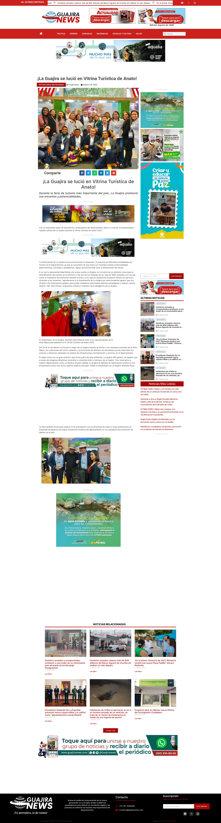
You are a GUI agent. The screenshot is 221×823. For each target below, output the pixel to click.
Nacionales (102, 34)
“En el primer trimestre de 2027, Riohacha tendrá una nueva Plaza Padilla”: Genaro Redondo (123, 3)
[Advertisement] (110, 68)
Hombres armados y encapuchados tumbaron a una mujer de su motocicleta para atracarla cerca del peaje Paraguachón (65, 664)
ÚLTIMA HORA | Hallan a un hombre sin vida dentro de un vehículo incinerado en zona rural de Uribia (161, 392)
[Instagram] (195, 3)
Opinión (73, 34)
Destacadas (58, 85)
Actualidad (45, 85)
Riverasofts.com (170, 821)
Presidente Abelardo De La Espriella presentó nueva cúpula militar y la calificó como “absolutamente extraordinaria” (65, 712)
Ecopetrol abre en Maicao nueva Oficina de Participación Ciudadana (154, 711)
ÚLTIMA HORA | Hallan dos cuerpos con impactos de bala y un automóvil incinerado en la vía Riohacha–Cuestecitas (162, 412)
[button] (82, 173)
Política (61, 34)
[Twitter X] (188, 3)
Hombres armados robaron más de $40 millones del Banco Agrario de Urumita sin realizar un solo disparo (110, 663)
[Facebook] (182, 3)
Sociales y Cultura (122, 34)
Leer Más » (48, 674)
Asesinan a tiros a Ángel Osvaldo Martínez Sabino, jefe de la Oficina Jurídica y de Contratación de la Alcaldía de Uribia (159, 402)
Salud (139, 34)
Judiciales (87, 34)
